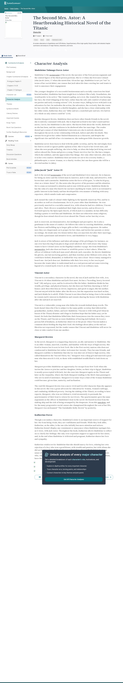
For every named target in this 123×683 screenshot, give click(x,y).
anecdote (102, 402)
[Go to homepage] (12, 3)
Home (6, 8)
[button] (65, 50)
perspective (40, 249)
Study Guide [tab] (8, 56)
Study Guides (14, 8)
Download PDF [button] (42, 50)
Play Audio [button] (57, 50)
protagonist (54, 75)
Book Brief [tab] (21, 56)
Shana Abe (37, 32)
